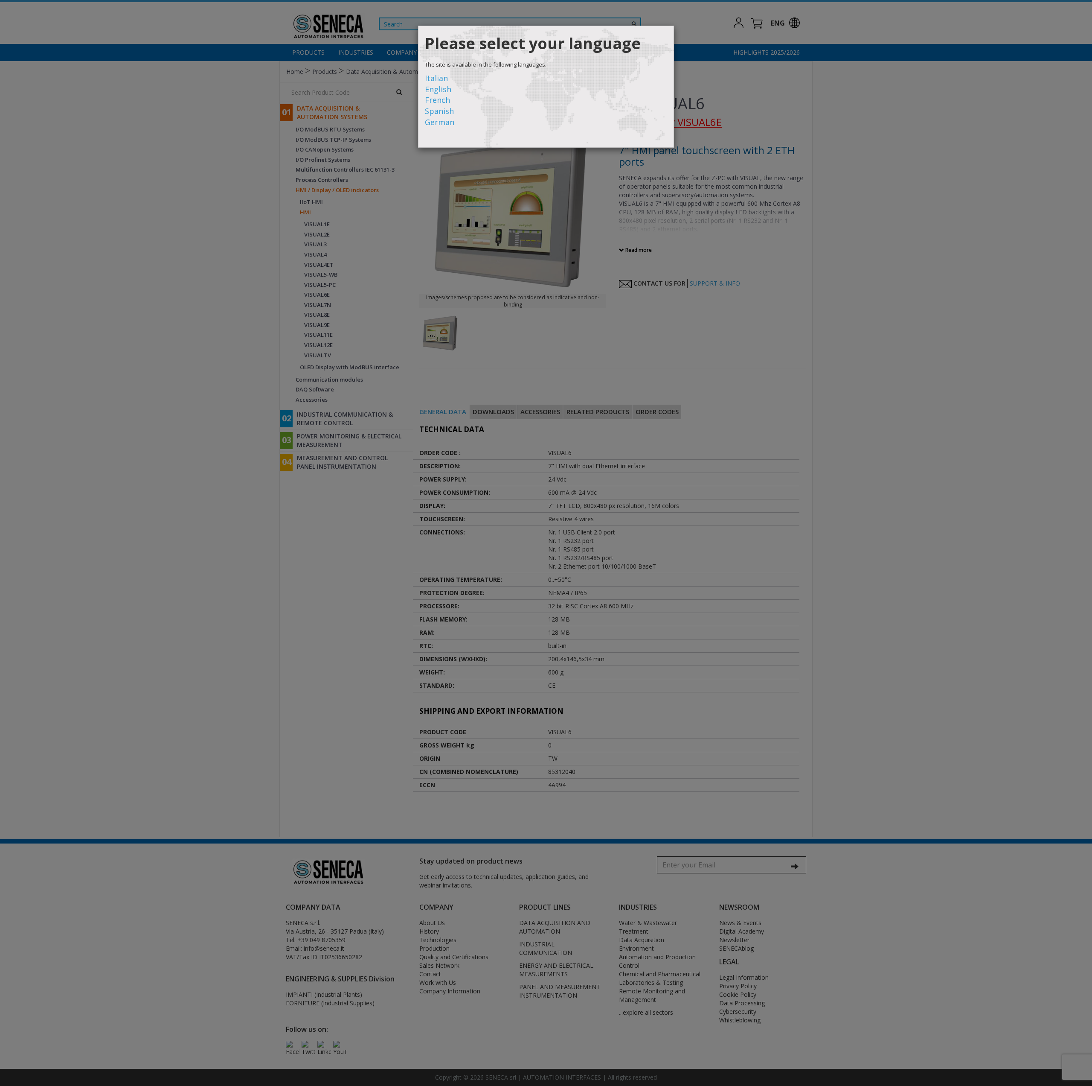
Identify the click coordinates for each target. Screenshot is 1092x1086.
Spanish (439, 111)
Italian (436, 78)
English (438, 89)
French (437, 100)
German (439, 122)
